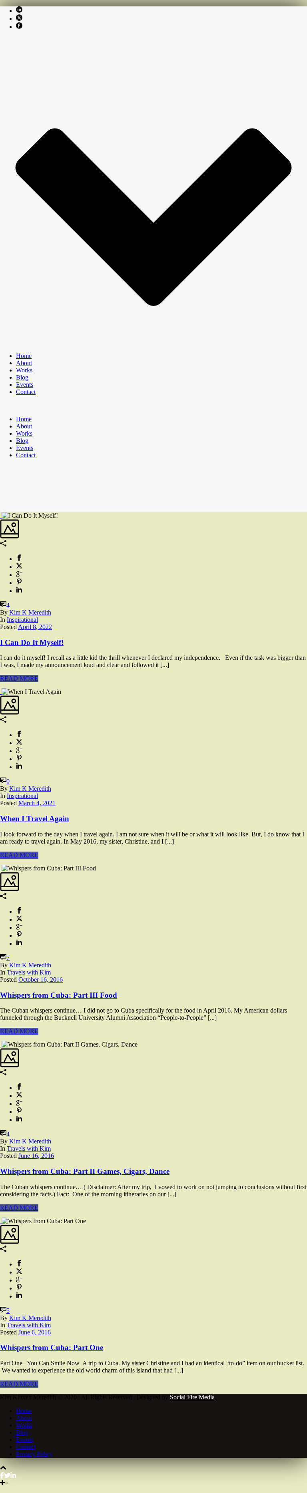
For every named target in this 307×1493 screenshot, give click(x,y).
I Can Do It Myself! (32, 642)
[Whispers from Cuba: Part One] (1, 1221)
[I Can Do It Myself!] (1, 515)
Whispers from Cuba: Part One (51, 1347)
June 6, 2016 (34, 1332)
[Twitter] (7, 1475)
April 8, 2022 (35, 626)
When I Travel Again (34, 818)
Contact (26, 391)
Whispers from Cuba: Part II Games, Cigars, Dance (84, 1171)
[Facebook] (2, 1475)
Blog (22, 377)
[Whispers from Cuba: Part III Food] (1, 868)
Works (24, 370)
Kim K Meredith (30, 612)
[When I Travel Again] (1, 691)
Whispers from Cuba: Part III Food (58, 995)
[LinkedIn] (13, 1475)
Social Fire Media (192, 1397)
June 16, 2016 (36, 1155)
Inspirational (22, 619)
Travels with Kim (29, 972)
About (24, 363)
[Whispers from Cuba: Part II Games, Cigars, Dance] (1, 1044)
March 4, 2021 (37, 803)
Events (24, 384)
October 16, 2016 (40, 979)
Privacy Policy (34, 1454)
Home (24, 355)
